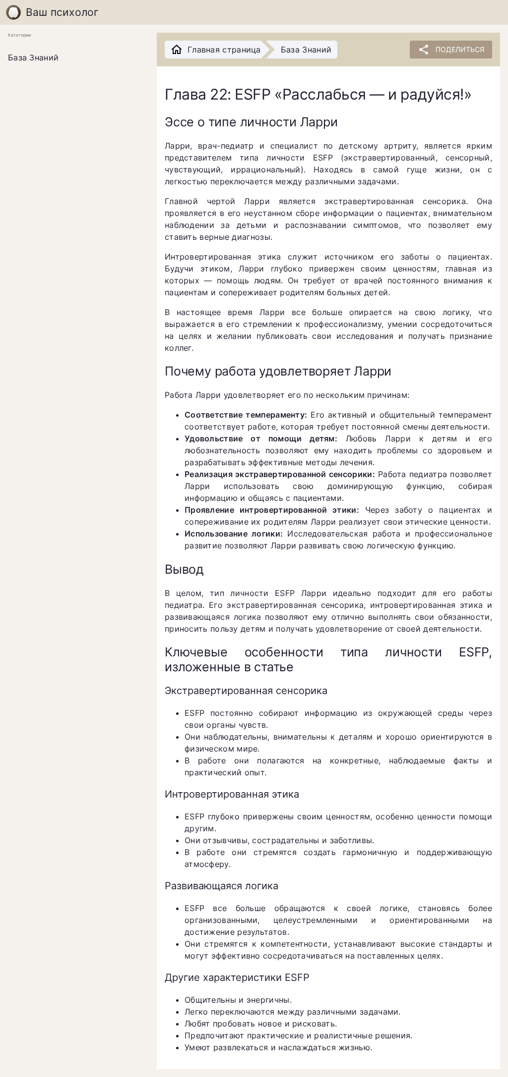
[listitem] (74, 58)
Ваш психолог (62, 12)
